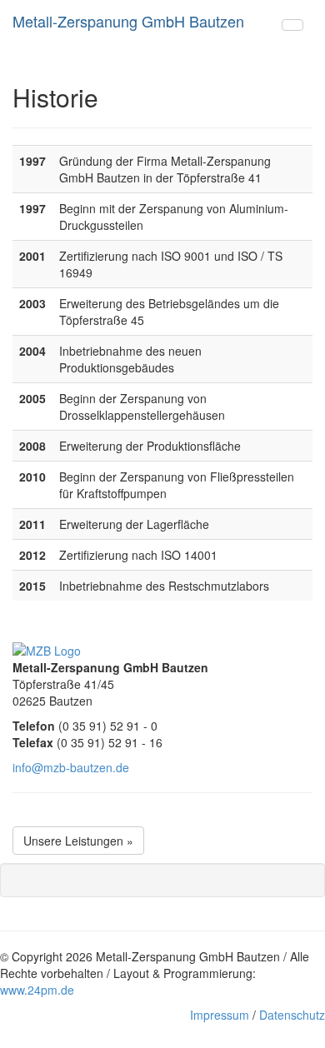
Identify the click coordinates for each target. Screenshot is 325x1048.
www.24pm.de (37, 989)
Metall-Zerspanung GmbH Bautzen (128, 21)
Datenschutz (292, 1014)
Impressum (219, 1014)
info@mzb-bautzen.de (70, 767)
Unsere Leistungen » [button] (78, 840)
